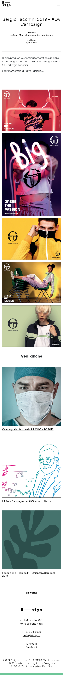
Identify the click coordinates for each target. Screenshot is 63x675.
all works (31, 592)
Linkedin (31, 643)
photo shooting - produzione (39, 35)
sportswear (31, 42)
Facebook (31, 647)
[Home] (6, 4)
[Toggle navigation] (58, 4)
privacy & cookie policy (40, 666)
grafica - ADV (16, 35)
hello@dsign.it (31, 635)
